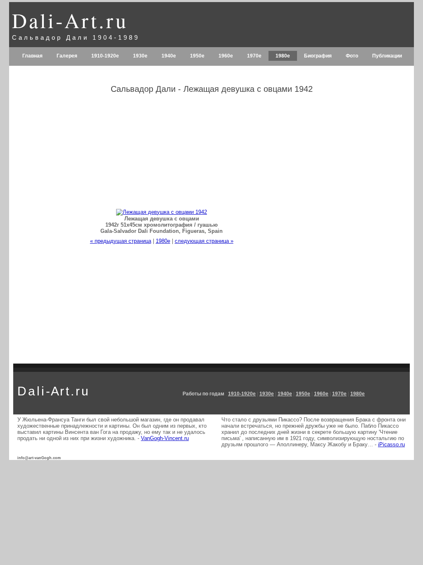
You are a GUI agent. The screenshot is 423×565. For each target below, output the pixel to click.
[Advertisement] (359, 231)
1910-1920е (105, 56)
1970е (254, 56)
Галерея (67, 56)
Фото (352, 56)
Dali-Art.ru (70, 20)
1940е (169, 56)
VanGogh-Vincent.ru (165, 438)
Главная (32, 56)
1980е (283, 56)
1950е (197, 56)
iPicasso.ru (391, 444)
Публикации (387, 56)
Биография (318, 56)
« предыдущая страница (120, 241)
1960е (226, 56)
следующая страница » (204, 241)
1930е (140, 56)
